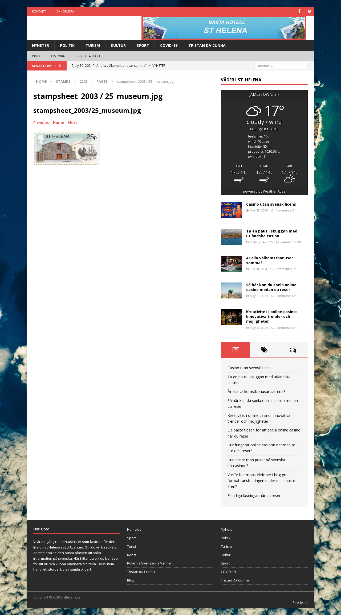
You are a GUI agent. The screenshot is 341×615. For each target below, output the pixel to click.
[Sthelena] (223, 28)
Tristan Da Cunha (207, 45)
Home (58, 122)
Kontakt (39, 11)
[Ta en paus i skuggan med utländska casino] (231, 237)
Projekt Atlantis (89, 56)
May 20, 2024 (259, 328)
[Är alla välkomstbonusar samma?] (231, 264)
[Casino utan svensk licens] (231, 210)
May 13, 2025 (259, 210)
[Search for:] (281, 65)
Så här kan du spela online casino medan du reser (271, 287)
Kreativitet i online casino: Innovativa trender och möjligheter (271, 316)
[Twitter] (309, 11)
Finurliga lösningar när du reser (254, 495)
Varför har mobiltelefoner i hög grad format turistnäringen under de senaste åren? (261, 480)
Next (72, 122)
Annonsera (65, 11)
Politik (67, 45)
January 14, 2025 (261, 242)
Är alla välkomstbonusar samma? (269, 260)
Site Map (300, 602)
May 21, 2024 (259, 296)
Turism (93, 45)
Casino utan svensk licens (271, 204)
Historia (58, 56)
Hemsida (134, 529)
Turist (131, 546)
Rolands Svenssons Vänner (149, 563)
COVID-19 (168, 45)
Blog (130, 580)
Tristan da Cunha (141, 571)
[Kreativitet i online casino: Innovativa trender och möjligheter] (231, 317)
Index (36, 56)
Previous (41, 122)
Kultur (118, 45)
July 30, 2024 (258, 269)
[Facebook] (299, 11)
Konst (131, 554)
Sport (143, 45)
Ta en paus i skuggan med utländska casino (271, 233)
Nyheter (40, 45)
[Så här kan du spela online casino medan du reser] (231, 290)
